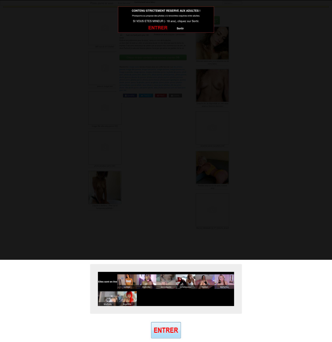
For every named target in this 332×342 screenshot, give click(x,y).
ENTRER (157, 27)
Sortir (180, 28)
